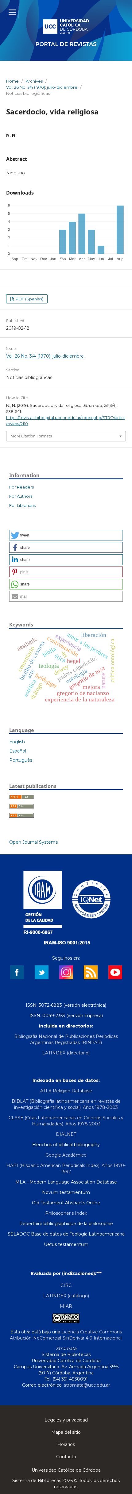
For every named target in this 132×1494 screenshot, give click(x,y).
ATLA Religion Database (66, 1091)
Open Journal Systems (33, 842)
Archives (34, 81)
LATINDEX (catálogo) (66, 1296)
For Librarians (22, 505)
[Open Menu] (12, 12)
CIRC (66, 1285)
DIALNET (66, 1134)
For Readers (21, 487)
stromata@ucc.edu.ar (87, 1385)
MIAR (66, 1306)
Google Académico (66, 1155)
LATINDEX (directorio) (66, 1053)
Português (20, 760)
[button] (66, 535)
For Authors (20, 496)
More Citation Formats (31, 436)
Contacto (66, 1456)
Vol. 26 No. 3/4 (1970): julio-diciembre (41, 87)
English (17, 742)
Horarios (66, 1444)
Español (17, 751)
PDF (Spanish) (29, 298)
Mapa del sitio (66, 1432)
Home (12, 81)
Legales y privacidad (66, 1420)
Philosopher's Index (66, 1213)
